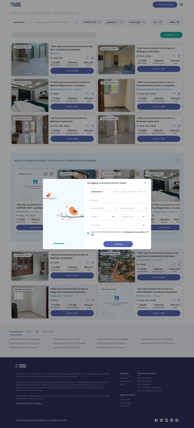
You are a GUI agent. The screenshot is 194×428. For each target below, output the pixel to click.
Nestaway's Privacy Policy (134, 232)
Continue (118, 244)
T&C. (92, 234)
